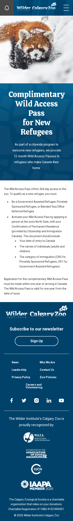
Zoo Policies (48, 377)
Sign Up (36, 341)
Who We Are (47, 362)
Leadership (19, 369)
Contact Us (47, 369)
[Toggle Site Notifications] (7, 8)
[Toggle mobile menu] (66, 8)
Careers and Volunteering (34, 386)
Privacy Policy (21, 377)
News (15, 362)
